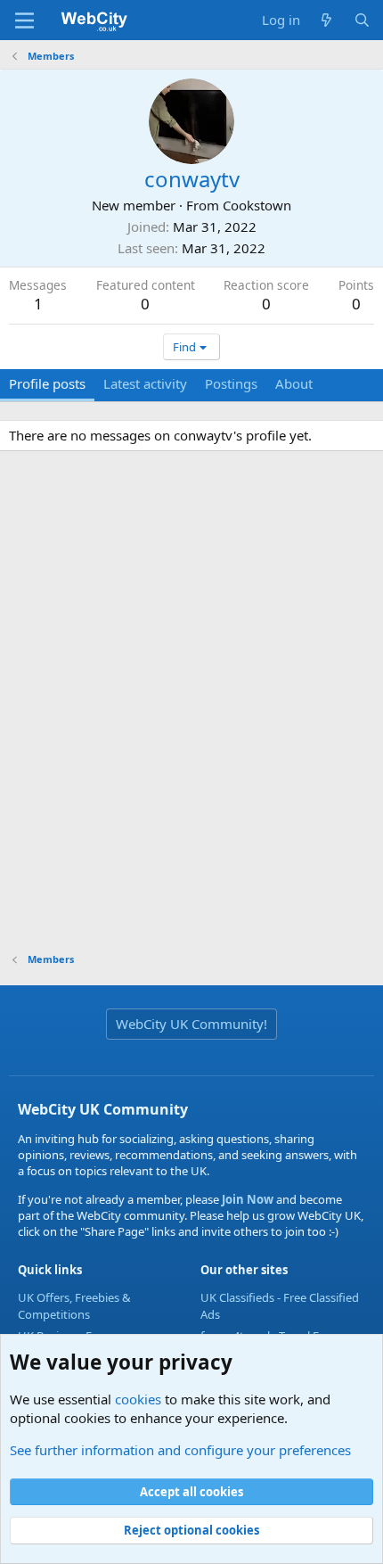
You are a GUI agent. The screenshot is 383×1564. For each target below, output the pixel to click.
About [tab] (294, 383)
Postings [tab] (231, 383)
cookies (138, 1399)
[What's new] (326, 20)
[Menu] (24, 20)
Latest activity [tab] (145, 383)
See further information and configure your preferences (180, 1450)
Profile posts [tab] (47, 383)
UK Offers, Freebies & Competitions (74, 1305)
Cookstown (257, 205)
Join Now (246, 1199)
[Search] (362, 20)
